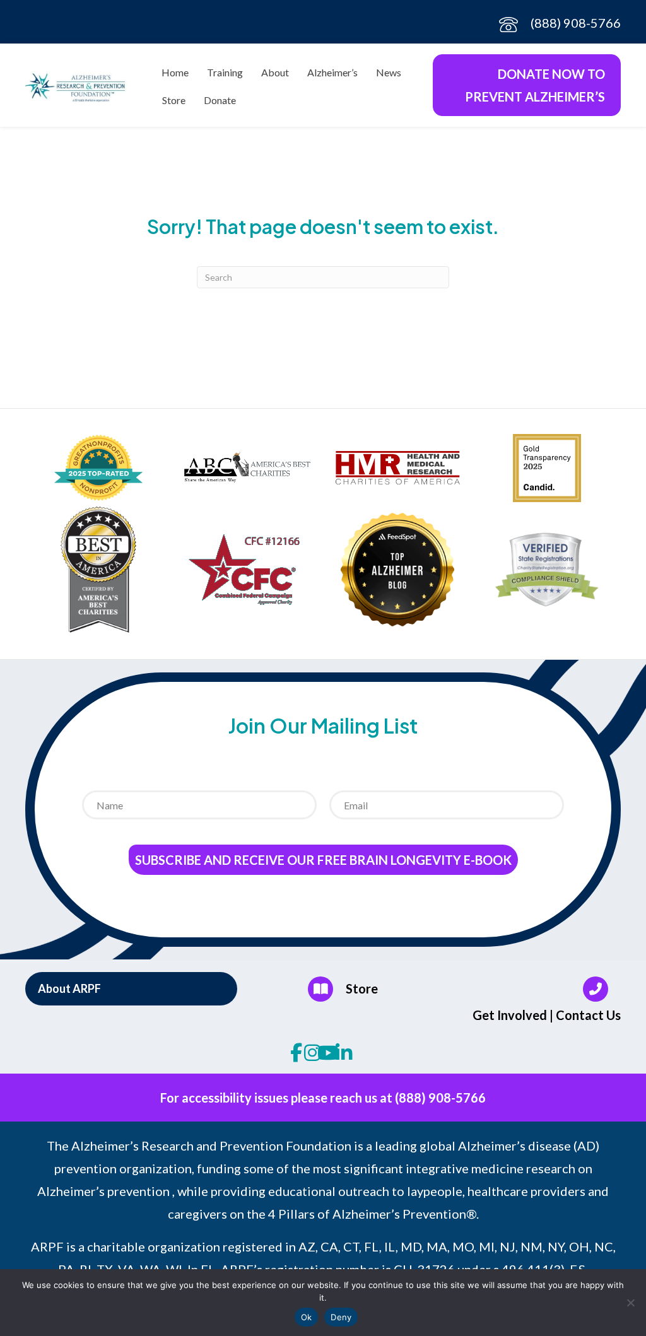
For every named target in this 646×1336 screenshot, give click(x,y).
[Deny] (630, 1302)
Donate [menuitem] (220, 100)
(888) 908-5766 (576, 22)
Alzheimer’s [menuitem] (332, 72)
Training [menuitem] (225, 72)
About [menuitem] (275, 72)
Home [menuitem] (175, 72)
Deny (341, 1317)
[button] (131, 988)
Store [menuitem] (173, 100)
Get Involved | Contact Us (547, 1015)
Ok (306, 1317)
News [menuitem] (388, 72)
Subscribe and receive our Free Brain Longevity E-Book (323, 859)
